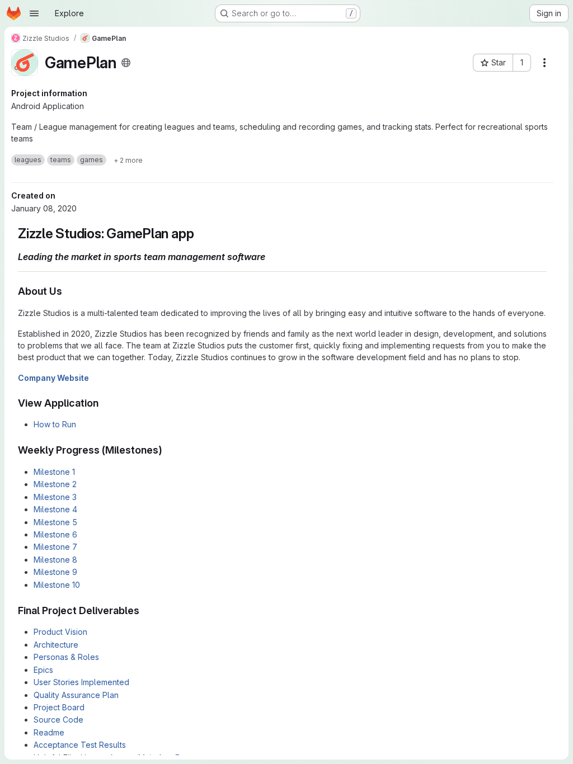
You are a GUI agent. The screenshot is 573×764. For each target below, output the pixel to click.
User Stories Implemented (81, 682)
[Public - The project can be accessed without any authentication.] (125, 62)
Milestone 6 (55, 534)
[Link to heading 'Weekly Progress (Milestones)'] (167, 450)
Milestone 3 (55, 497)
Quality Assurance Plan (76, 695)
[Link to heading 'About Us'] (67, 291)
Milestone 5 (55, 522)
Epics (43, 670)
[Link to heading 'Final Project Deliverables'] (145, 610)
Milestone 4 (55, 509)
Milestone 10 (57, 584)
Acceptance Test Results (80, 744)
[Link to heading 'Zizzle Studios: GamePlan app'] (201, 233)
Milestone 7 (55, 546)
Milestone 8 (55, 559)
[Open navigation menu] (34, 13)
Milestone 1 (54, 472)
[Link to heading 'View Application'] (104, 403)
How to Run (55, 424)
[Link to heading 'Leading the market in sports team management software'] (270, 256)
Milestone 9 (55, 572)
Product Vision (60, 631)
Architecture (56, 644)
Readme (49, 732)
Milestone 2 (55, 484)
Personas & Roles (66, 657)
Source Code (58, 719)
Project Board (59, 707)
